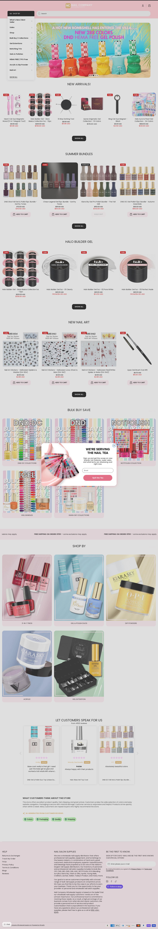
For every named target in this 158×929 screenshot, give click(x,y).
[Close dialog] (114, 445)
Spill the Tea (97, 477)
